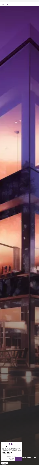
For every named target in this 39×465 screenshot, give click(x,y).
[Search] (35, 4)
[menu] (37, 4)
